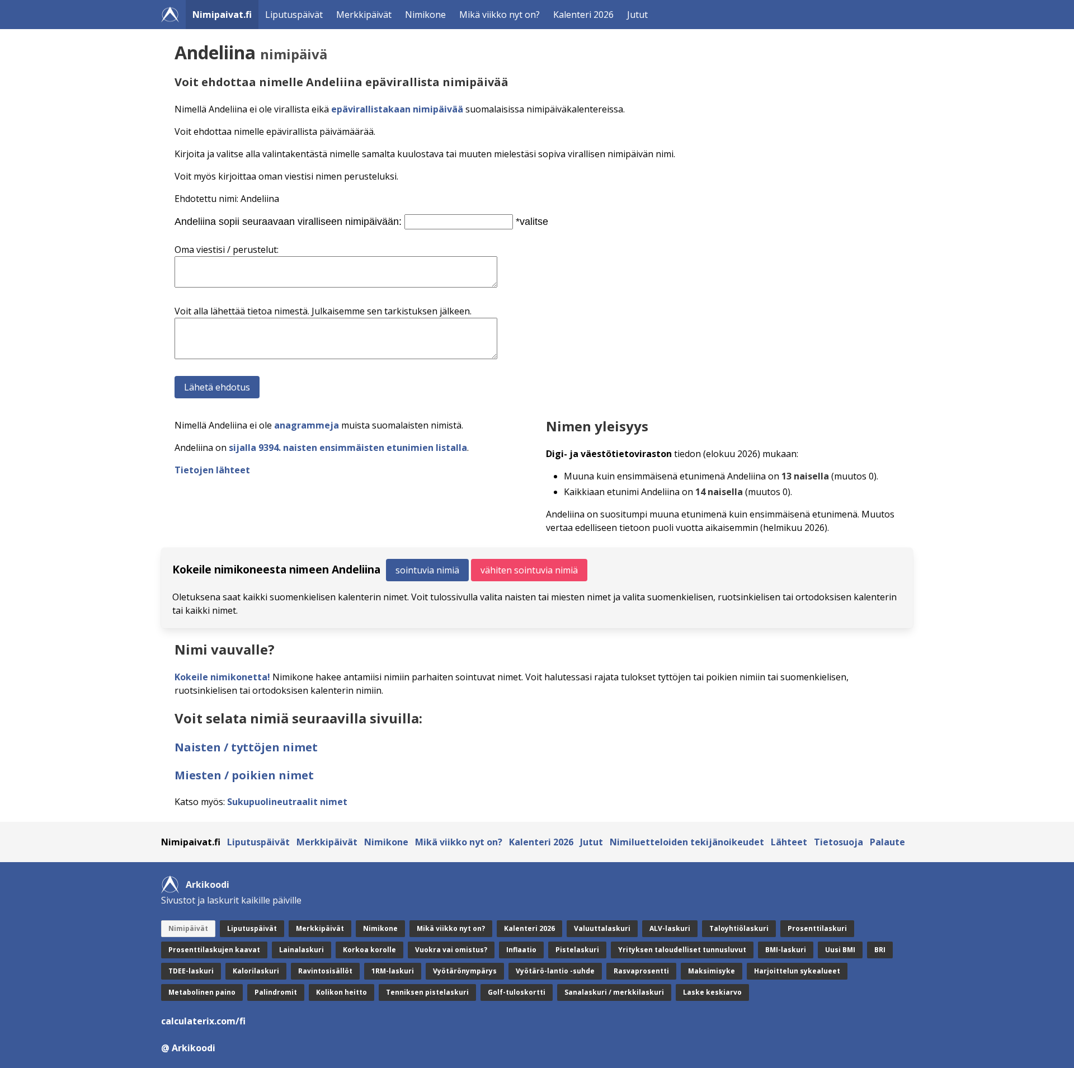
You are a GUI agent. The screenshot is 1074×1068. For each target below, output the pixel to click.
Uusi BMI (840, 949)
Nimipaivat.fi (222, 14)
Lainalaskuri (301, 949)
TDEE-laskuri (191, 971)
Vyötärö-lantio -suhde (555, 971)
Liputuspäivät (294, 14)
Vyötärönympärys (465, 971)
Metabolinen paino (201, 992)
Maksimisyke (711, 971)
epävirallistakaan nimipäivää (397, 109)
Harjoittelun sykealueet (797, 971)
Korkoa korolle (369, 949)
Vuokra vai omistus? (451, 949)
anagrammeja (306, 425)
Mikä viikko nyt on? (499, 14)
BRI (879, 949)
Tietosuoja (838, 842)
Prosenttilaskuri (817, 928)
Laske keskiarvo (712, 992)
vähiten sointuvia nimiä (529, 570)
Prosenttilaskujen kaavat (214, 949)
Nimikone (425, 14)
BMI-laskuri (785, 949)
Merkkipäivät (364, 14)
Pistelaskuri (577, 949)
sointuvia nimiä (427, 570)
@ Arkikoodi (188, 1048)
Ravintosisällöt (325, 971)
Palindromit (276, 992)
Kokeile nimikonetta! (222, 677)
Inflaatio (521, 949)
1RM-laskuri (392, 971)
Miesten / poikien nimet (244, 775)
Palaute (887, 842)
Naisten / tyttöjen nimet (246, 747)
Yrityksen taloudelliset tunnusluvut (682, 949)
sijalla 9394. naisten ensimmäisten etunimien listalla (348, 447)
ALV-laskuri (669, 928)
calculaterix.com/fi (203, 1021)
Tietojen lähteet (212, 470)
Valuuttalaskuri (602, 928)
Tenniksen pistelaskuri (427, 992)
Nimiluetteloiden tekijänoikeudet (687, 842)
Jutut (637, 14)
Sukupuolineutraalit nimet (287, 802)
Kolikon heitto (341, 992)
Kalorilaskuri (256, 971)
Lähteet (789, 842)
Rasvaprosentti (641, 971)
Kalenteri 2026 (583, 14)
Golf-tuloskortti (516, 992)
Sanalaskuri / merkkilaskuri (614, 992)
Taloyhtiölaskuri (739, 928)
